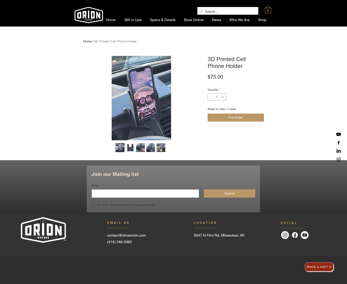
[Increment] (223, 96)
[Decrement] (210, 96)
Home (87, 41)
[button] (268, 10)
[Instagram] (338, 159)
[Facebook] (338, 142)
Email (95, 185)
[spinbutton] (216, 96)
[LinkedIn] (338, 151)
